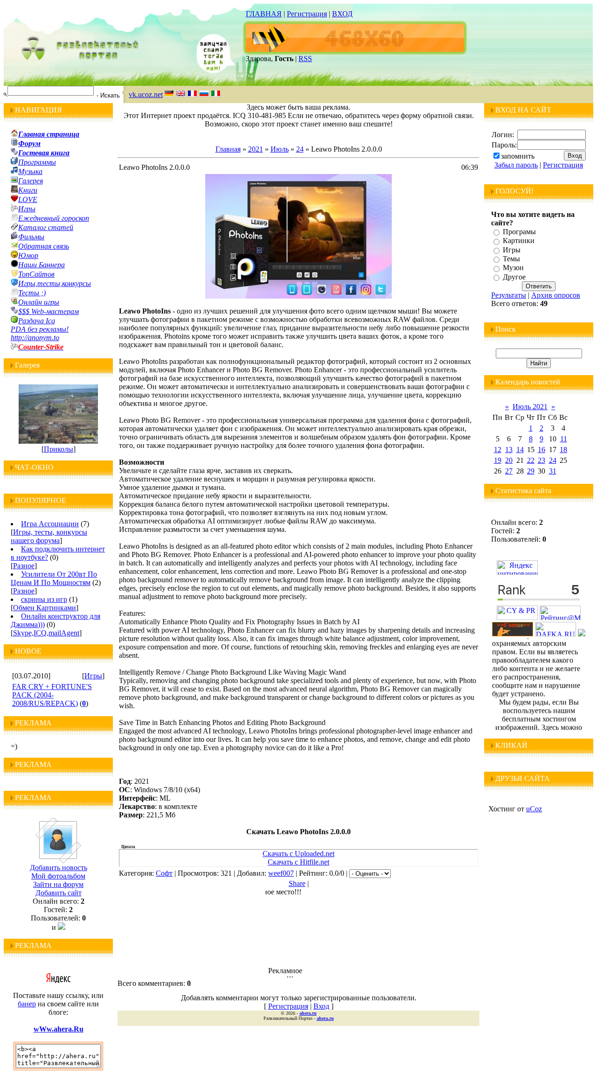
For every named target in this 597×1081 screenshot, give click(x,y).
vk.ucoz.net (146, 94)
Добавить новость (58, 868)
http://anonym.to (35, 338)
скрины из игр (44, 599)
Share (297, 883)
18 (563, 449)
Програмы (519, 232)
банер (27, 1004)
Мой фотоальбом (58, 876)
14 (520, 449)
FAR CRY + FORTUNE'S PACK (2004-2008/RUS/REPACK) (52, 695)
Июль (280, 149)
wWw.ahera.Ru (58, 1029)
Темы (511, 259)
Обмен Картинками (44, 608)
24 (300, 149)
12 (497, 449)
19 (497, 460)
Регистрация (307, 14)
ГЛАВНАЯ (264, 14)
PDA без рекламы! (40, 329)
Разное (24, 566)
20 (509, 460)
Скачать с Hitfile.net (298, 862)
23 (541, 460)
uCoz (534, 809)
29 (531, 471)
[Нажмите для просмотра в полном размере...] (298, 296)
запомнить (518, 156)
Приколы (58, 449)
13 (509, 449)
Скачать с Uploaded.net (298, 854)
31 (552, 471)
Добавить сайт (58, 893)
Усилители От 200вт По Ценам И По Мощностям (54, 578)
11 (563, 439)
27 (509, 471)
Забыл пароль (516, 165)
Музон (513, 268)
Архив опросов (555, 295)
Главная (228, 149)
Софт (164, 873)
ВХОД (342, 14)
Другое (514, 277)
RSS (305, 59)
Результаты (508, 295)
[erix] (581, 634)
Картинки (519, 241)
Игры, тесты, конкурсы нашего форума (49, 536)
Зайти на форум (58, 884)
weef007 (281, 873)
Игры (93, 676)
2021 (255, 149)
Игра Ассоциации (50, 524)
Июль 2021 (530, 407)
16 (541, 449)
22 (531, 460)
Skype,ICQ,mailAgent (46, 633)
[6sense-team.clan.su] (512, 634)
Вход (321, 1006)
